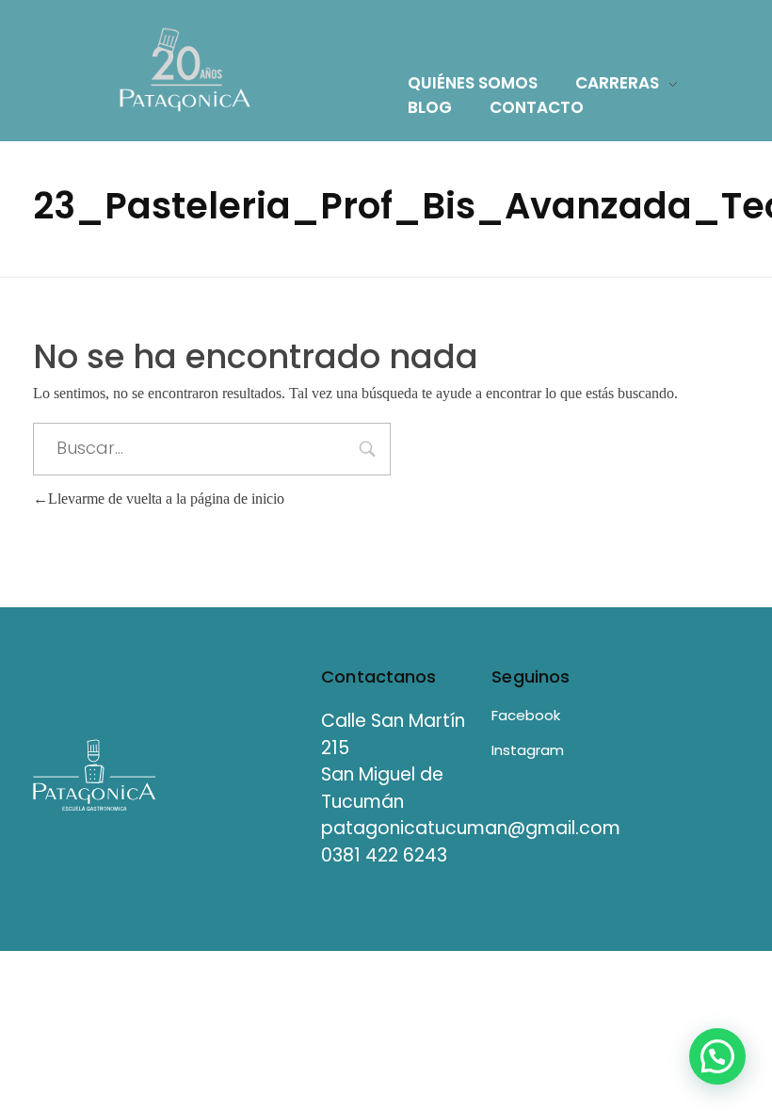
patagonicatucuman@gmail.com (470, 828)
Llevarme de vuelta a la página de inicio (166, 499)
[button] (717, 1056)
